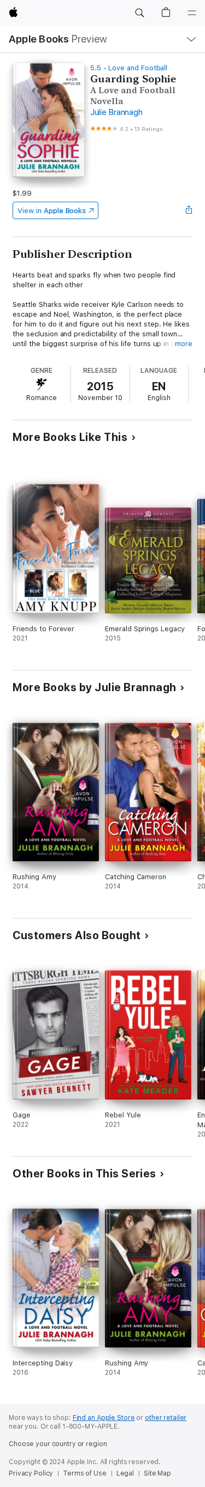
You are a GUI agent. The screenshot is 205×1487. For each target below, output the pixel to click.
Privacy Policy (31, 1473)
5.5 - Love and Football (129, 68)
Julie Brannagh (116, 112)
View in (51, 211)
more (183, 344)
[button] (139, 13)
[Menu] (192, 13)
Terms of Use (85, 1473)
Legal (125, 1473)
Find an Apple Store (104, 1418)
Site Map (157, 1473)
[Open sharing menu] (189, 210)
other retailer (165, 1418)
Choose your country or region (58, 1444)
